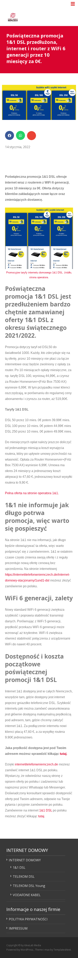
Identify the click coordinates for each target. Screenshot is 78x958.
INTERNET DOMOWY (25, 860)
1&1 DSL (45, 810)
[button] (9, 135)
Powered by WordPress (20, 949)
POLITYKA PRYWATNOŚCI (28, 919)
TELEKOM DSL (24, 876)
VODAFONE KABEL (27, 895)
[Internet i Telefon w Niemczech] (28, 16)
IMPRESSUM (18, 928)
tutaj (41, 816)
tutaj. (63, 753)
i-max (46, 949)
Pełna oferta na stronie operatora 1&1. (32, 493)
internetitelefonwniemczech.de (36, 764)
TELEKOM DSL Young (29, 886)
